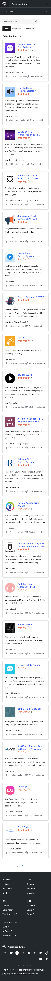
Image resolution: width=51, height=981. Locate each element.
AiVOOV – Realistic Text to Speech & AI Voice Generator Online (30, 748)
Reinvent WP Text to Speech (25, 460)
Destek (5, 905)
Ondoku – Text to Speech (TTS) (26, 585)
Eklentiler (31, 888)
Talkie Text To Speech (29, 665)
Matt (5, 927)
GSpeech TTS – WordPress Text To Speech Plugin (27, 133)
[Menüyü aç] (47, 3)
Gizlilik (5, 893)
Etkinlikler (31, 905)
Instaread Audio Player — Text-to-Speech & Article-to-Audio (31, 545)
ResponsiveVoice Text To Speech (26, 45)
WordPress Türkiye (16, 947)
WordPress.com (10, 922)
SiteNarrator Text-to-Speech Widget (27, 217)
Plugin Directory (9, 11)
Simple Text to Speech (29, 709)
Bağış (30, 910)
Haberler (6, 884)
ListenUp (22, 786)
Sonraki (32, 865)
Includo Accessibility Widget (28, 504)
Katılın (29, 901)
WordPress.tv (9, 914)
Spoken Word (24, 375)
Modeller (31, 893)
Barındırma (7, 888)
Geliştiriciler (7, 910)
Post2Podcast (24, 827)
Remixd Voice (24, 624)
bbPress (7, 931)
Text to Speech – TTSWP (30, 297)
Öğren (5, 901)
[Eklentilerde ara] (36, 21)
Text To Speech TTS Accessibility (26, 89)
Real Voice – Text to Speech (25, 254)
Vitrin (29, 879)
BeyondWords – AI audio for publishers (27, 177)
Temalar (30, 884)
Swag (30, 914)
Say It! (20, 337)
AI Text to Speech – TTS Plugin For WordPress (30, 420)
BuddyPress (9, 935)
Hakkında (6, 879)
